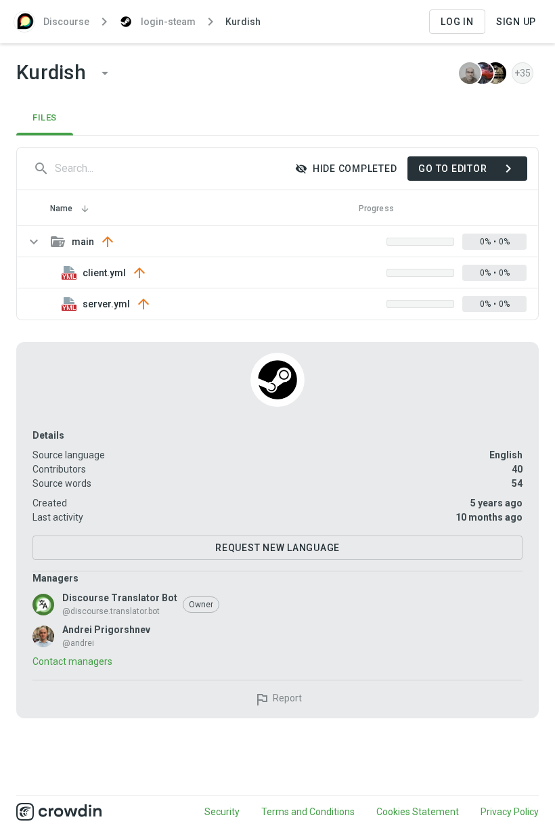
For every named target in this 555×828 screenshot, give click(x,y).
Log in (457, 21)
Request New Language (277, 547)
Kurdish (243, 21)
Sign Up (516, 21)
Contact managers (72, 661)
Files (44, 117)
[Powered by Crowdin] (59, 812)
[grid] (277, 273)
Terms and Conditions (308, 811)
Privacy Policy (510, 811)
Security (222, 811)
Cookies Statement (417, 811)
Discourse (66, 21)
